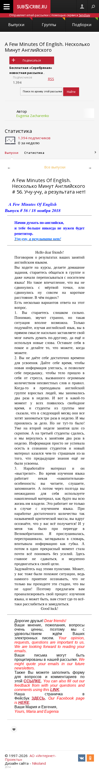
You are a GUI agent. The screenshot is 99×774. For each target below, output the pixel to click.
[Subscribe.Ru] (31, 6)
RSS (51, 78)
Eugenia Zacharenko (32, 115)
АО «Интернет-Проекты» (30, 757)
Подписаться (32, 60)
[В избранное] (14, 729)
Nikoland (39, 763)
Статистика (18, 131)
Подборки (81, 24)
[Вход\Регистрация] (82, 6)
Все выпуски (54, 167)
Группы (49, 24)
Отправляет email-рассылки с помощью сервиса (49, 15)
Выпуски (16, 24)
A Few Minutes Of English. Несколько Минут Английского (47, 47)
